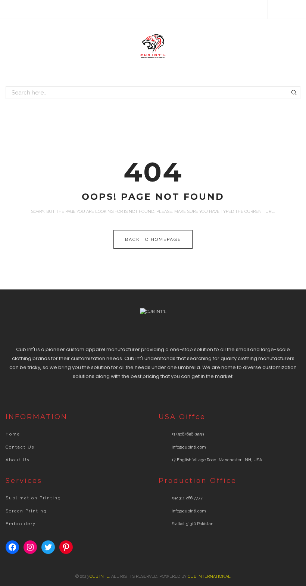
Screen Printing (26, 511)
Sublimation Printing (33, 498)
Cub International (209, 576)
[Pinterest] (298, 9)
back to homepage (153, 239)
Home (13, 434)
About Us (17, 460)
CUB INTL (99, 576)
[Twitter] (288, 9)
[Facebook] (277, 9)
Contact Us (20, 447)
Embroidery (21, 523)
